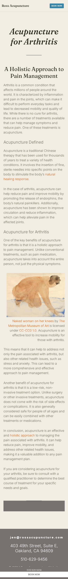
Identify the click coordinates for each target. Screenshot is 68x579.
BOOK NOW (34, 574)
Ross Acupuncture (15, 6)
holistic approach (22, 435)
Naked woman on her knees (33, 321)
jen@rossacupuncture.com (36, 537)
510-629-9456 (34, 559)
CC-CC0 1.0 (27, 330)
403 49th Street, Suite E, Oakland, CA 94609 (34, 548)
